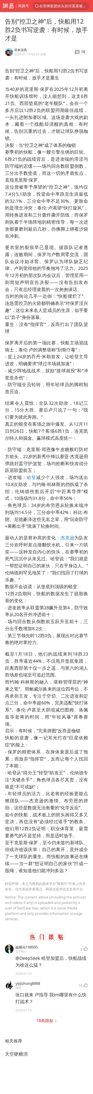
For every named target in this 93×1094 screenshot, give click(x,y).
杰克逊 (67, 538)
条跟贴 (45, 1020)
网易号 (23, 5)
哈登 (31, 477)
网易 (8, 6)
